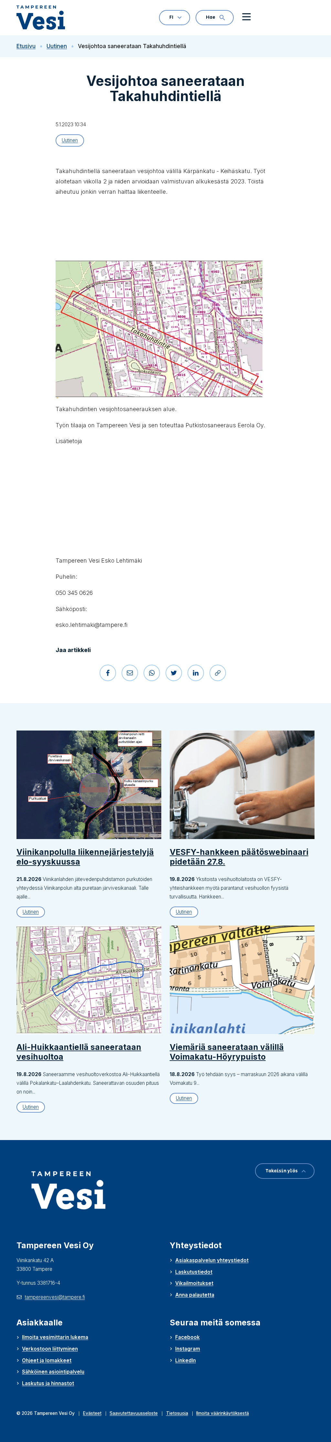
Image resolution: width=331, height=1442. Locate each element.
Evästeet (92, 1413)
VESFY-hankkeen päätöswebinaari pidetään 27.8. (239, 856)
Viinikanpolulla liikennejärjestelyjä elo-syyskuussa (85, 856)
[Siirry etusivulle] (43, 17)
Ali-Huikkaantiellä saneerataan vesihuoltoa (78, 1052)
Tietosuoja (177, 1413)
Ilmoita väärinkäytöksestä (222, 1413)
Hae (210, 17)
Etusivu (26, 46)
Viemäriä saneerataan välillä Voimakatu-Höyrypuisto (227, 1052)
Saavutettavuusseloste (134, 1413)
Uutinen (57, 46)
